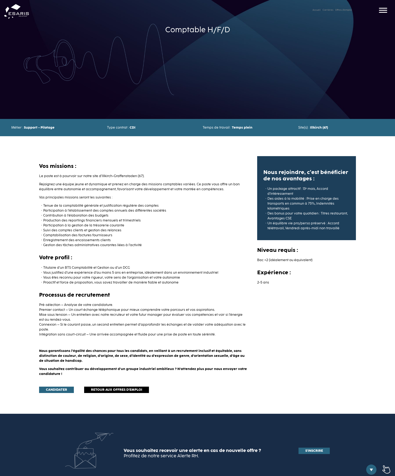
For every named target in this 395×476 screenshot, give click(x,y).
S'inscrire (314, 450)
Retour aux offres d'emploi (116, 389)
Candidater (56, 389)
